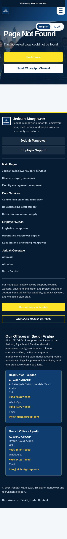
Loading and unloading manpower (24, 242)
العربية (57, 26)
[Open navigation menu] (61, 10)
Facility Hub (28, 500)
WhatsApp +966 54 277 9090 (33, 3)
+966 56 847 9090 (20, 397)
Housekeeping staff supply (19, 206)
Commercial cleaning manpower (22, 199)
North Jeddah (10, 271)
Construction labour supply (19, 214)
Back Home (33, 56)
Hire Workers (10, 500)
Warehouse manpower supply (21, 235)
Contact (43, 500)
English (43, 26)
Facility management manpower (22, 185)
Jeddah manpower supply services (24, 170)
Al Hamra (7, 264)
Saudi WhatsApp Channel (33, 68)
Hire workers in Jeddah (33, 307)
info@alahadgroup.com (24, 416)
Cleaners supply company (18, 178)
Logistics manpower (15, 228)
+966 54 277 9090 (20, 407)
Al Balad (7, 256)
